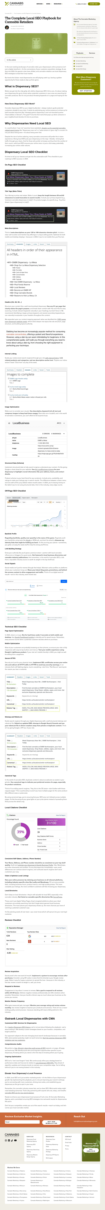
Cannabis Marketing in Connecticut (40, 1174)
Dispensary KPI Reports (52, 1155)
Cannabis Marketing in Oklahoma (63, 1194)
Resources (58, 4)
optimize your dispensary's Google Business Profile (35, 865)
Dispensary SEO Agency (31, 1145)
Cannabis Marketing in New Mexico (40, 1191)
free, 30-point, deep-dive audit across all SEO (30, 1048)
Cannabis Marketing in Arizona (62, 1171)
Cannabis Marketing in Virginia (15, 1200)
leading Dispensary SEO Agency (19, 1027)
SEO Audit (68, 1139)
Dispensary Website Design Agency (32, 1156)
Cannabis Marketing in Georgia (15, 1177)
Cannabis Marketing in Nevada (62, 1185)
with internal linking (52, 358)
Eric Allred (13, 28)
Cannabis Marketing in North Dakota (17, 1194)
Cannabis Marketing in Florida (85, 1174)
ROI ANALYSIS (91, 1150)
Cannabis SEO (8, 13)
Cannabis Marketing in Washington (40, 1200)
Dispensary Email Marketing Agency (32, 1140)
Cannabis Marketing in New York (63, 1191)
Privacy (67, 1145)
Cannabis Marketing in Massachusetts (37, 1181)
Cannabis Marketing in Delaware (62, 1174)
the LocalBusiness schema (44, 469)
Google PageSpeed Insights (24, 637)
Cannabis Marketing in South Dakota (64, 1197)
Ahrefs (28, 540)
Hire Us (94, 4)
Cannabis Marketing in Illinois (39, 1177)
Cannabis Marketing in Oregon (85, 1194)
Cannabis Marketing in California (16, 1174)
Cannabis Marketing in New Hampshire (84, 1186)
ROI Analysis (49, 1158)
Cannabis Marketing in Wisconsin (63, 1200)
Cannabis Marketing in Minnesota (86, 1180)
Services (40, 4)
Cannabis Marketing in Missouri (16, 1185)
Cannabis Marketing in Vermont (85, 1197)
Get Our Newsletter (51, 1122)
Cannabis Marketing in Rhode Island (40, 1197)
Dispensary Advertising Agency (33, 1150)
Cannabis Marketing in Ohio (38, 1194)
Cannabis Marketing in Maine (85, 1177)
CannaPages (57, 897)
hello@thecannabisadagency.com (85, 1121)
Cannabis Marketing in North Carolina (87, 1191)
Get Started (86, 91)
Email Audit (68, 1142)
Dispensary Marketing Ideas (52, 1145)
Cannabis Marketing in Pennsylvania (17, 1197)
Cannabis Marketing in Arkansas (86, 1171)
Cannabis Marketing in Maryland (16, 1180)
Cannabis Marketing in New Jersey (16, 1191)
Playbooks (79, 53)
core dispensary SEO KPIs (45, 1063)
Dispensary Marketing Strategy (52, 1150)
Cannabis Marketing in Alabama (16, 1171)
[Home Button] (14, 4)
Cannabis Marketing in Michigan (62, 1180)
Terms (67, 1149)
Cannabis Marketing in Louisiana (63, 1177)
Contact (68, 1136)
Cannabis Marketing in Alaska (39, 1171)
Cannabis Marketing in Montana (39, 1185)
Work (48, 4)
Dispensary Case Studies (50, 1140)
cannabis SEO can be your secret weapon (19, 1093)
